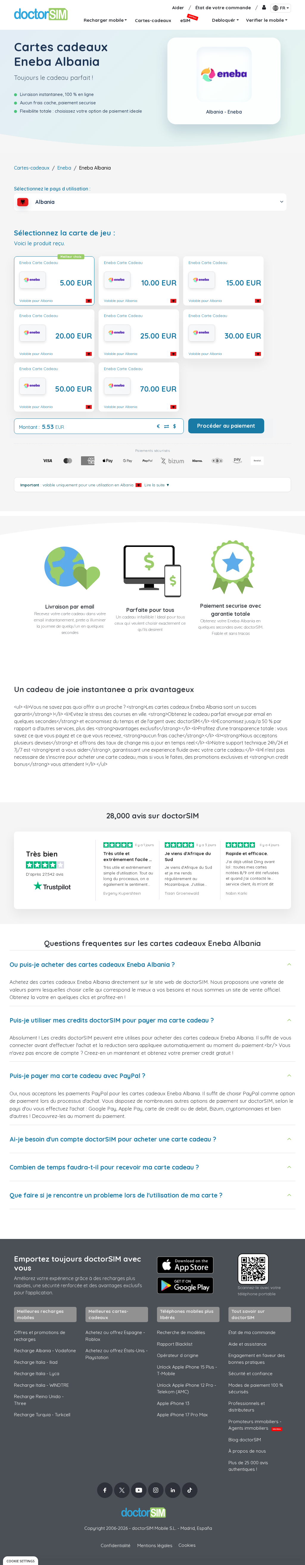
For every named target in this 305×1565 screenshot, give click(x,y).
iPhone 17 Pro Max (182, 1414)
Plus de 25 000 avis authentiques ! (248, 1466)
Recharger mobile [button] (104, 20)
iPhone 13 (173, 1403)
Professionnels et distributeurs (246, 1406)
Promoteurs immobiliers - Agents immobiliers (254, 1425)
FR (282, 8)
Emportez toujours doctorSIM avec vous (77, 1263)
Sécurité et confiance (250, 1373)
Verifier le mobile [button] (265, 20)
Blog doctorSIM (244, 1440)
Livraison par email (69, 606)
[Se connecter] (264, 7)
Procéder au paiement (226, 425)
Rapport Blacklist (174, 1344)
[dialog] (20, 1560)
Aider (178, 7)
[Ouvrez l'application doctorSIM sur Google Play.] (185, 1285)
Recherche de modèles (181, 1332)
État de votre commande (223, 7)
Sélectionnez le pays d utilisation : (52, 189)
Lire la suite (157, 485)
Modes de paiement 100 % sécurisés (255, 1388)
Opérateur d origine (177, 1355)
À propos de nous (247, 1451)
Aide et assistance (247, 1344)
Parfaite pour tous (150, 610)
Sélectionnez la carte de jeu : (64, 233)
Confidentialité (115, 1545)
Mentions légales (154, 1545)
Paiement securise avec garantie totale (230, 609)
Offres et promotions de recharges (39, 1336)
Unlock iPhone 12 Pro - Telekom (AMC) (186, 1388)
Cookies (187, 1545)
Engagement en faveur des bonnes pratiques (256, 1358)
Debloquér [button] (223, 20)
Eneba (64, 168)
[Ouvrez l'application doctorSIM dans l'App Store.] (185, 1265)
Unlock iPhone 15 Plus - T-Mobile (187, 1370)
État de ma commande (252, 1332)
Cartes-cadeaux (31, 168)
